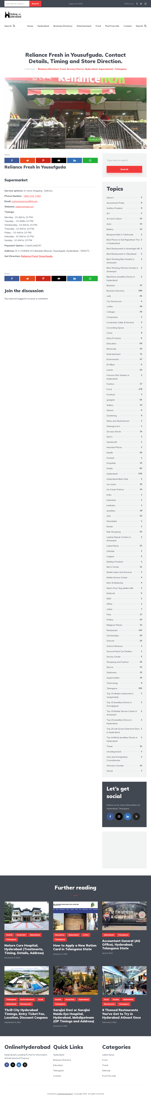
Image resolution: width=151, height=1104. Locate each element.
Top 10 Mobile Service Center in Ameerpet (122, 713)
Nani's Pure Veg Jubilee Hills (120, 588)
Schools (110, 640)
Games (110, 410)
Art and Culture (114, 218)
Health (110, 452)
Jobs (109, 516)
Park (109, 614)
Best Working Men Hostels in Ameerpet (120, 261)
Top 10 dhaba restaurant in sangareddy (120, 695)
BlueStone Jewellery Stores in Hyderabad (121, 278)
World (110, 771)
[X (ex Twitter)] (136, 816)
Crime (109, 333)
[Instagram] (119, 816)
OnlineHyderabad (65, 1094)
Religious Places (114, 625)
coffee (110, 306)
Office (109, 604)
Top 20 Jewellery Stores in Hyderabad (119, 722)
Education (111, 343)
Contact (128, 26)
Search (35, 4)
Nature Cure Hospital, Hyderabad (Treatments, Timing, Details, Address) (24, 949)
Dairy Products (114, 338)
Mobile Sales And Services (119, 572)
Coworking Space (115, 327)
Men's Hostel (113, 567)
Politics (110, 619)
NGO (109, 598)
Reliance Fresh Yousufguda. (37, 256)
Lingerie (110, 556)
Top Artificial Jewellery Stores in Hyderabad (122, 739)
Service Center (114, 656)
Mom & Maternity (115, 582)
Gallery (110, 405)
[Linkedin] (127, 816)
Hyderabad (43, 26)
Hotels (110, 468)
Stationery (112, 672)
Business (111, 285)
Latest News (113, 545)
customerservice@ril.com (25, 201)
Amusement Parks (115, 203)
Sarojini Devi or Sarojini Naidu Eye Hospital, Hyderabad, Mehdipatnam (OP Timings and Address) (73, 1015)
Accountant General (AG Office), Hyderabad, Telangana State (121, 944)
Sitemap (106, 1070)
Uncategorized (114, 751)
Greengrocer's (113, 426)
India (109, 494)
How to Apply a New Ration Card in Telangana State (74, 947)
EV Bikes (111, 364)
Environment (113, 359)
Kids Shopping (114, 531)
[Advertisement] (93, 14)
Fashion (110, 384)
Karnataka (112, 521)
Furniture (111, 394)
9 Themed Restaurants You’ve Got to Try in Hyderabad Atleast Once (121, 1013)
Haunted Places (114, 447)
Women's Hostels (115, 765)
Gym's (110, 436)
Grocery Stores (75, 69)
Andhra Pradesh (115, 208)
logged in (22, 298)
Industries (111, 500)
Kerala (110, 526)
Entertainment (84, 26)
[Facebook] (110, 816)
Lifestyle (110, 551)
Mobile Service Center (117, 577)
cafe (109, 296)
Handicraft (112, 442)
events (110, 370)
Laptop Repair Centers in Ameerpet (119, 539)
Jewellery (111, 510)
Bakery (110, 229)
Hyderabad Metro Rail (117, 479)
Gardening (112, 415)
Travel (110, 746)
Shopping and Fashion (118, 662)
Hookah (110, 458)
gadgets (111, 400)
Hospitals (111, 463)
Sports (110, 667)
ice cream (111, 484)
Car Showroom (114, 301)
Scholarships (113, 635)
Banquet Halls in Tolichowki (120, 234)
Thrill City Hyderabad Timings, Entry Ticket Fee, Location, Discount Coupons (26, 1013)
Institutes (111, 505)
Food (98, 26)
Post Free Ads (112, 26)
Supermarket (106, 69)
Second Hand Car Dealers (119, 651)
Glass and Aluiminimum (118, 421)
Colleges (111, 311)
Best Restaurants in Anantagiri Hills (124, 248)
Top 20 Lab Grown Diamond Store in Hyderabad (123, 730)
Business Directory (62, 26)
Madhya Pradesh (115, 561)
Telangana (121, 69)
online (109, 609)
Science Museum (115, 646)
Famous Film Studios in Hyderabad (118, 377)
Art (108, 213)
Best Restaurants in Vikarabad (121, 254)
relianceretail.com (24, 206)
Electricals (111, 349)
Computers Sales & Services (120, 322)
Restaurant (112, 630)
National (111, 593)
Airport (110, 197)
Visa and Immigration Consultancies (117, 759)
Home (30, 26)
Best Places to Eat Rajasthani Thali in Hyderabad (124, 241)
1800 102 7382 (32, 195)
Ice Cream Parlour (115, 489)
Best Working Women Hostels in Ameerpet (122, 270)
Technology (112, 683)
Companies (112, 317)
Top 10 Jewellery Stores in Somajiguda (119, 704)
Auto (109, 224)
